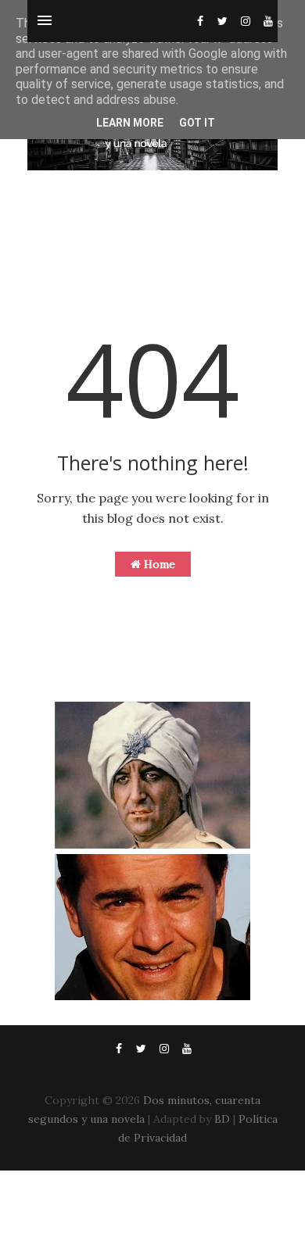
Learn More (129, 122)
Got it (197, 122)
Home (158, 564)
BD (222, 1119)
